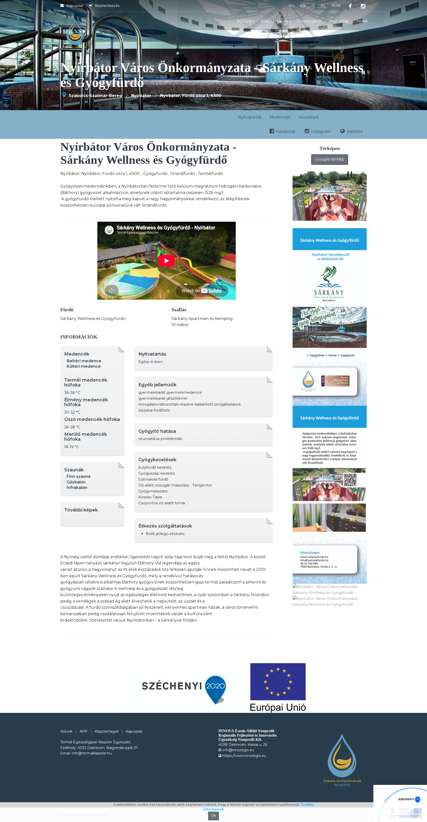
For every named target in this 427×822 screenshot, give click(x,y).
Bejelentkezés (107, 6)
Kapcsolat (74, 6)
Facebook (285, 117)
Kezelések (235, 117)
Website (354, 117)
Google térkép (329, 159)
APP (83, 731)
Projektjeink (309, 21)
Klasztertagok (274, 21)
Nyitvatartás (176, 117)
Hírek (362, 21)
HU (291, 6)
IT (313, 6)
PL (323, 6)
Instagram (320, 117)
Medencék (206, 117)
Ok (213, 815)
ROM (336, 6)
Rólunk (244, 21)
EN (303, 6)
